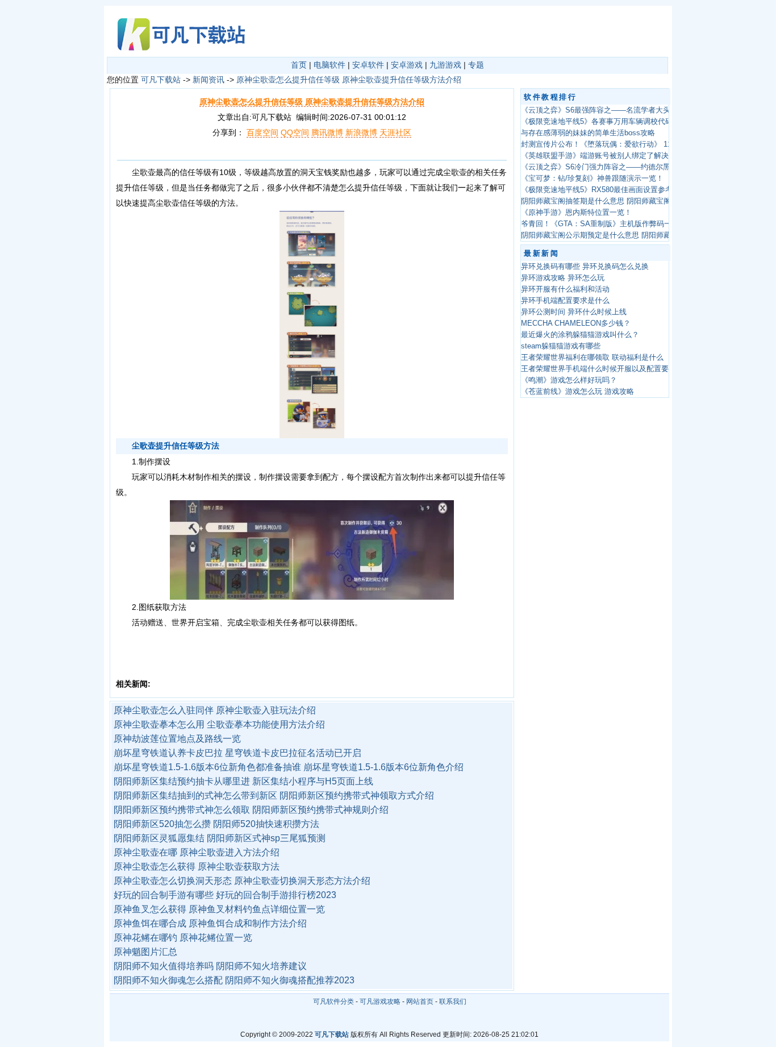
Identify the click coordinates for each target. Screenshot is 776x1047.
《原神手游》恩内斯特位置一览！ (576, 213)
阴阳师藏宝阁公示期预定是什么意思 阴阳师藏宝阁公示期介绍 (622, 235)
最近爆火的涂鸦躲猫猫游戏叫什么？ (580, 335)
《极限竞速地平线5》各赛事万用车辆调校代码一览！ (608, 122)
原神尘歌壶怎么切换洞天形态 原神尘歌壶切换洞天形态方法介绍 (242, 881)
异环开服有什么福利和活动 (565, 289)
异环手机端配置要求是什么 (565, 301)
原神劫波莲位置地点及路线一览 (177, 738)
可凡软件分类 (333, 1002)
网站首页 (419, 1002)
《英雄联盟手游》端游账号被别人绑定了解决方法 (602, 156)
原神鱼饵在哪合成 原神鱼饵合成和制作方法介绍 (210, 923)
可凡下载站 (161, 79)
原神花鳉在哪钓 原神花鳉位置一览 (183, 937)
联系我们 (452, 1002)
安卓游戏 (407, 64)
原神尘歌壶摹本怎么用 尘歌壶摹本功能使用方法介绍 (219, 724)
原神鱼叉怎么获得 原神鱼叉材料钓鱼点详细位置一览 (219, 909)
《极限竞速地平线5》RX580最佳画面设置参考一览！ (608, 190)
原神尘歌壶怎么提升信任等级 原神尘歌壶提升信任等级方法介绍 (348, 79)
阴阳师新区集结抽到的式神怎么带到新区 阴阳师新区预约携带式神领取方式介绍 (274, 795)
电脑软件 (329, 64)
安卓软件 (368, 64)
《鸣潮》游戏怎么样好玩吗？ (569, 380)
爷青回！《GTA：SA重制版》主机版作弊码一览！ (603, 224)
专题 (476, 64)
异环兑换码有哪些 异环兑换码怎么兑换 (585, 267)
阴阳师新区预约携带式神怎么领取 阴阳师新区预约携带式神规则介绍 (251, 810)
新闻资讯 (208, 79)
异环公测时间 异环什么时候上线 (574, 312)
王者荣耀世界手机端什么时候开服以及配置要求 (598, 369)
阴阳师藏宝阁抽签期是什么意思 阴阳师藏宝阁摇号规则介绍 (618, 201)
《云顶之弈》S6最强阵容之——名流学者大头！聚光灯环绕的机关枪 (632, 110)
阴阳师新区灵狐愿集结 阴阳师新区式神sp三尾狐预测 (220, 838)
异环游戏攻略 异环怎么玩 (562, 278)
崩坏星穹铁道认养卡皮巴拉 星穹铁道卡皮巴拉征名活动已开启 (237, 753)
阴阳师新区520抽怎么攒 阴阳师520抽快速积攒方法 (216, 824)
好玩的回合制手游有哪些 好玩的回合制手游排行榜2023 (225, 895)
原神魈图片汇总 (145, 952)
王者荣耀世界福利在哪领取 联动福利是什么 (592, 358)
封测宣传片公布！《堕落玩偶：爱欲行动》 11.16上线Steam (619, 144)
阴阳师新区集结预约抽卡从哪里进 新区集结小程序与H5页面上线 (243, 781)
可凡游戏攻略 (380, 1002)
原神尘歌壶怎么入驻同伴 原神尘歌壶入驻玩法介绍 (215, 710)
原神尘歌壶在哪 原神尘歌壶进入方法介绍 (196, 852)
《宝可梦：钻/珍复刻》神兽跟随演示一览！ (592, 178)
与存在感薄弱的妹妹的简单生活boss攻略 (588, 133)
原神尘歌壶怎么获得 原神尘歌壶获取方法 (196, 866)
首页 (299, 64)
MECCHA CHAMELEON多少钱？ (576, 323)
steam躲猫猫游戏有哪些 (560, 346)
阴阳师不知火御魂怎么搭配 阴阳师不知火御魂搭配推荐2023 (234, 980)
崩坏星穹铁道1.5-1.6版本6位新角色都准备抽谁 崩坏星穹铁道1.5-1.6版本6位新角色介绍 (289, 767)
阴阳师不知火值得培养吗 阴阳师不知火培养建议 (210, 966)
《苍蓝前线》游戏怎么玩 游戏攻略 (577, 392)
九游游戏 (445, 64)
